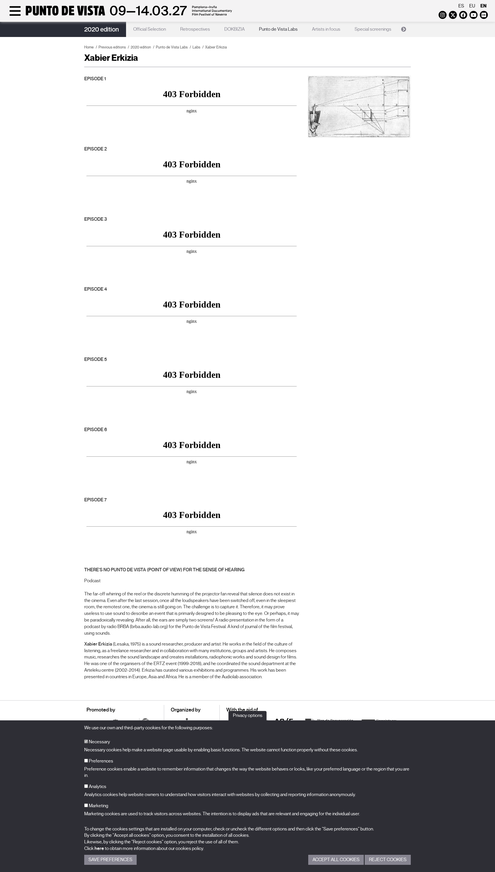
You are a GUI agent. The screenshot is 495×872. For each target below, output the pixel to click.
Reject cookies (387, 860)
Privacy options (247, 715)
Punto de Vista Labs (278, 29)
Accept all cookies (336, 860)
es (461, 6)
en (483, 6)
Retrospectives (195, 29)
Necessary (99, 742)
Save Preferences (110, 860)
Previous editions (112, 47)
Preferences (100, 761)
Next (403, 29)
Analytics (97, 786)
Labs (196, 47)
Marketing (98, 806)
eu (472, 6)
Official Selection (149, 29)
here (99, 848)
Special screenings (373, 29)
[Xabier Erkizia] (359, 106)
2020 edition (101, 29)
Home (89, 47)
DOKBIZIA (234, 29)
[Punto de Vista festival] (119, 15)
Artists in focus (326, 29)
